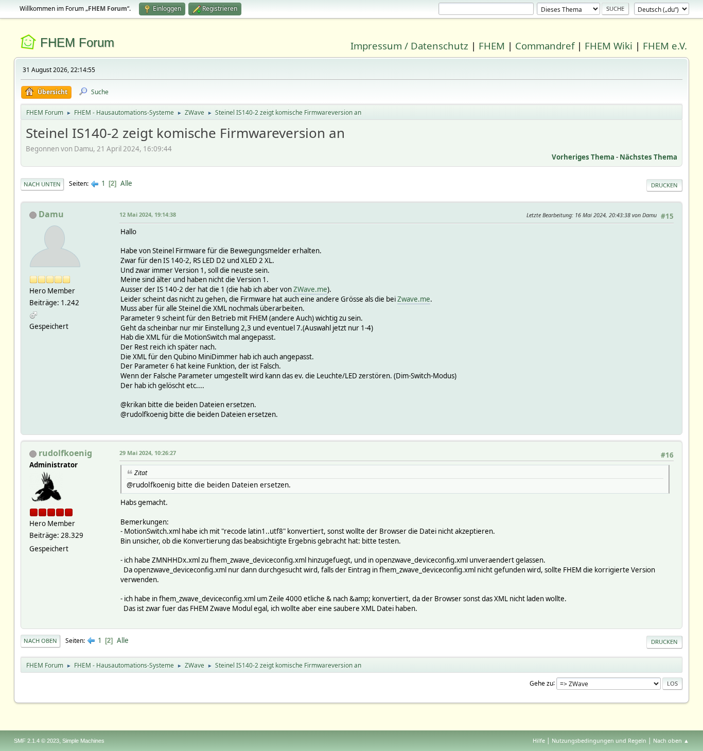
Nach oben (40, 640)
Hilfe (539, 740)
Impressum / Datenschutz (409, 45)
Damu (51, 214)
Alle (126, 183)
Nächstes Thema (648, 157)
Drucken (664, 185)
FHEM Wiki (608, 45)
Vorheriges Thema (583, 157)
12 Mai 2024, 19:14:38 (147, 214)
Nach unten (42, 184)
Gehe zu (541, 682)
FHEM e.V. (665, 45)
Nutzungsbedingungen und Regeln (599, 740)
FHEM (492, 45)
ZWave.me (310, 289)
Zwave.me (413, 299)
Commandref (544, 45)
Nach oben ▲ (671, 740)
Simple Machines (83, 741)
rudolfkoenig (65, 453)
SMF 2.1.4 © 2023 (36, 741)
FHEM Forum (77, 42)
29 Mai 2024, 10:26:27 (147, 453)
